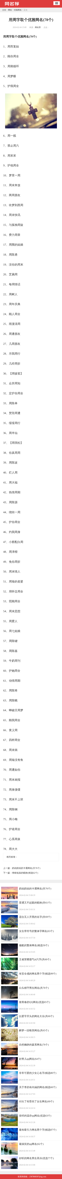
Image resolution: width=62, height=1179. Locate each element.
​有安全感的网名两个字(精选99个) (37, 973)
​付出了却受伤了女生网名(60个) (36, 1101)
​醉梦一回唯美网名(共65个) (34, 1030)
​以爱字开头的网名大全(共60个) (36, 1016)
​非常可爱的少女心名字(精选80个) (37, 1072)
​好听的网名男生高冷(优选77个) (36, 1158)
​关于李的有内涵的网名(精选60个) (37, 1087)
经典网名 (18, 10)
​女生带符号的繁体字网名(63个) (36, 931)
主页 (4, 10)
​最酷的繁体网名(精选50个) (34, 945)
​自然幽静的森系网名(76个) (34, 1044)
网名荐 (38, 27)
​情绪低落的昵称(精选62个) (25, 873)
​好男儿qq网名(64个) (30, 1058)
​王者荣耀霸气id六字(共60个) (35, 959)
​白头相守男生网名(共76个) (34, 987)
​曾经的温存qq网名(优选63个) (35, 1115)
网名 (10, 10)
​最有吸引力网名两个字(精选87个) (37, 1129)
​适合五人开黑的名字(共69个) (35, 916)
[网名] (11, 6)
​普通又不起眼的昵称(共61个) (35, 902)
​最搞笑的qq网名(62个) (31, 1143)
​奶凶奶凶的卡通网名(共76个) (26, 868)
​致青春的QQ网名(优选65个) (34, 1002)
